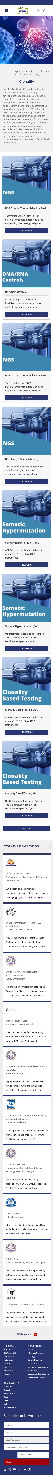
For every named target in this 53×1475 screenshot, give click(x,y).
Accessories (9, 1367)
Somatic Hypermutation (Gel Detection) (21, 626)
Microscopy (32, 1350)
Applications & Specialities (30, 71)
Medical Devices (34, 1363)
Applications (35, 1346)
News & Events (10, 1386)
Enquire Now (26, 231)
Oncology (20, 74)
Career (6, 1400)
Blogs (6, 1397)
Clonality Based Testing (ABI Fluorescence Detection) (21, 710)
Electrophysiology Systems (38, 1374)
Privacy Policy (9, 1393)
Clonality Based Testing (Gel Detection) (21, 793)
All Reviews (23, 1334)
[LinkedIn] (24, 1469)
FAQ (5, 1404)
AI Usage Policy (10, 1407)
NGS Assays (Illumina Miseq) (21, 459)
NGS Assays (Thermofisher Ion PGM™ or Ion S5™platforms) (26, 208)
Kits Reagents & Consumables (10, 1355)
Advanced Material (11, 1370)
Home (7, 71)
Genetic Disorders (35, 1360)
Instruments (8, 1360)
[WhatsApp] (5, 1469)
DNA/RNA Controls (16, 291)
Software (7, 1363)
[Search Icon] (38, 10)
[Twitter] (29, 1469)
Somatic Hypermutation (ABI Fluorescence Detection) (21, 542)
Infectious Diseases (36, 1353)
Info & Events (11, 1383)
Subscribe (9, 1462)
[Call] (9, 1469)
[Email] (14, 1469)
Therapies (8, 1374)
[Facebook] (19, 1469)
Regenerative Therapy (36, 1377)
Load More (27, 828)
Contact (7, 1390)
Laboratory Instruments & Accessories (38, 1369)
